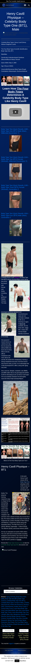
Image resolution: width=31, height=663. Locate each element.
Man (11, 614)
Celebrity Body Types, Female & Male (12, 602)
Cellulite (26, 602)
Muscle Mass (25, 614)
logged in (11, 643)
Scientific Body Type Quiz (14, 618)
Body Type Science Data (15, 543)
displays (16, 277)
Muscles (3, 616)
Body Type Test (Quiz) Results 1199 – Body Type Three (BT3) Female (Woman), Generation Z (15, 187)
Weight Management (19, 624)
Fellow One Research (16, 604)
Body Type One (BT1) (11, 598)
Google (19, 539)
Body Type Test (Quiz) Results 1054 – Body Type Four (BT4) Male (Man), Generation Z (15, 215)
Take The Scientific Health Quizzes (15, 1)
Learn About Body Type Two (20, 612)
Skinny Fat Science (22, 650)
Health (16, 606)
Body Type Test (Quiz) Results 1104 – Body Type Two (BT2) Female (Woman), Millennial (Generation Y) (15, 159)
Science (3, 618)
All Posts (13, 596)
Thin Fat (3, 624)
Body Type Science (9, 650)
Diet (2, 604)
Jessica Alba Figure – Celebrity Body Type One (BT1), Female (8, 635)
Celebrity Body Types (15, 653)
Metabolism (17, 614)
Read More (23, 660)
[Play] (15, 112)
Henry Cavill (22, 606)
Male (8, 614)
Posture (23, 616)
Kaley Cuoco (9, 608)
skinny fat (22, 324)
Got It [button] (17, 660)
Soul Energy (18, 620)
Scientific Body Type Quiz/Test (10, 545)
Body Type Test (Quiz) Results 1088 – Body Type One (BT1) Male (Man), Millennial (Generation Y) (15, 131)
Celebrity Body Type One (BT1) (16, 600)
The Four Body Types (21, 622)
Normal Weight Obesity (13, 616)
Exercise (6, 604)
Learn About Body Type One (13, 610)
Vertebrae (9, 624)
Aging (8, 596)
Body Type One (25, 482)
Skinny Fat (11, 620)
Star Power (11, 622)
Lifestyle (3, 614)
